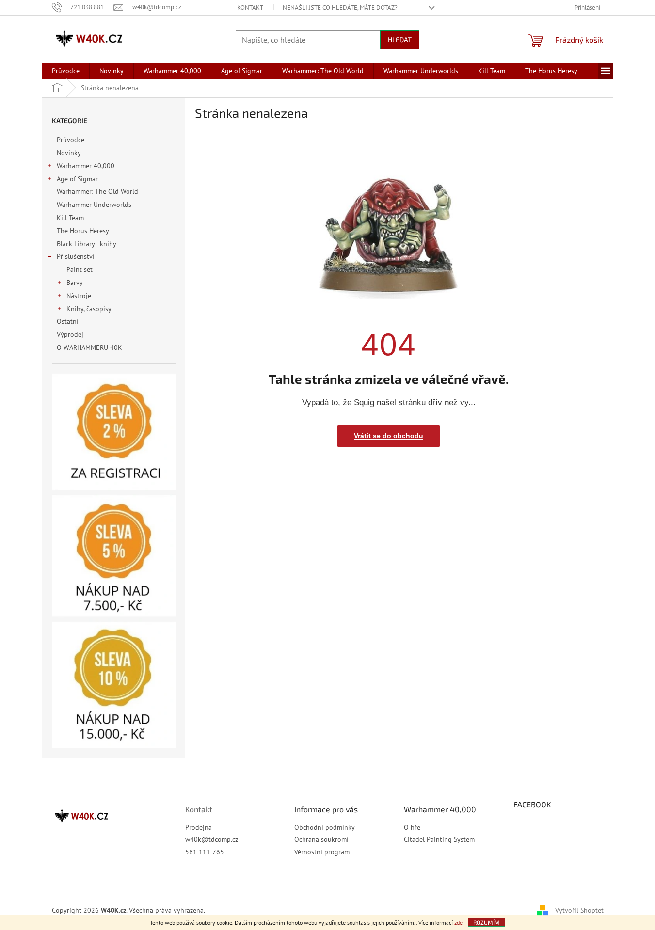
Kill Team (70, 217)
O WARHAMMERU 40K (89, 347)
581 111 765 (204, 852)
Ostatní (68, 321)
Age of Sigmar (77, 178)
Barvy (74, 282)
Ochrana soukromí (321, 839)
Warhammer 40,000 (85, 165)
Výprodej (70, 334)
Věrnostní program (322, 852)
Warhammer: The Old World (97, 191)
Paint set (79, 269)
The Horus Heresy (83, 230)
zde (458, 922)
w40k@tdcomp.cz (211, 839)
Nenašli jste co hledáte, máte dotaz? (340, 7)
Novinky (68, 152)
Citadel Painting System (439, 839)
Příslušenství (76, 256)
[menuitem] (65, 71)
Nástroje (78, 295)
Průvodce (70, 139)
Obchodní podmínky (324, 827)
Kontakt (250, 7)
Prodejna (198, 827)
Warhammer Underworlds (94, 204)
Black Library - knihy (86, 243)
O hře (412, 827)
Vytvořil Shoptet (579, 909)
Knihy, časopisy (89, 308)
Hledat (400, 39)
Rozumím (486, 922)
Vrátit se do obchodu (388, 436)
